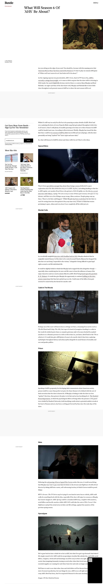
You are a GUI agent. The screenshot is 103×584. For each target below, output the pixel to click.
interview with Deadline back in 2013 (65, 256)
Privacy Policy (9, 144)
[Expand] (89, 559)
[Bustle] (9, 3)
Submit (28, 140)
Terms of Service (29, 143)
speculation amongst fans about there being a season (63, 186)
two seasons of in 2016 (59, 133)
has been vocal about (79, 199)
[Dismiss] (100, 559)
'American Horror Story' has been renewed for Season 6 (55, 71)
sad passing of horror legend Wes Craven (59, 482)
